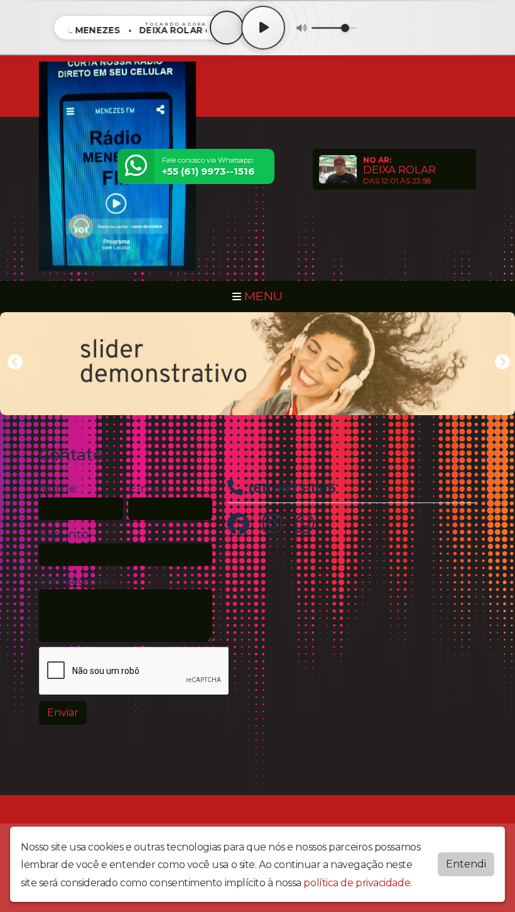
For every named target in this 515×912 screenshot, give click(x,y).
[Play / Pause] (263, 28)
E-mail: (149, 488)
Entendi (466, 864)
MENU (262, 295)
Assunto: (65, 534)
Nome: (59, 488)
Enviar (63, 713)
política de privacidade (356, 883)
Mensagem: (74, 580)
